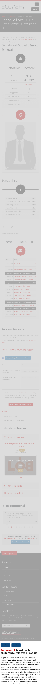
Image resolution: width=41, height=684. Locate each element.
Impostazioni (27, 645)
